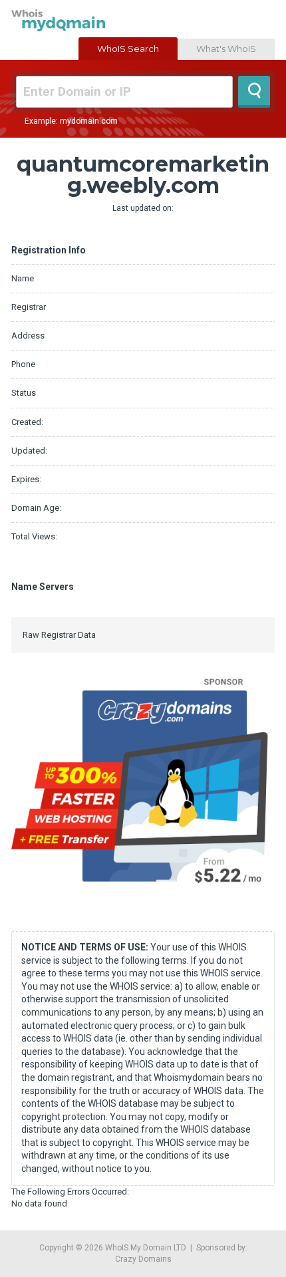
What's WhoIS (226, 48)
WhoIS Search (128, 48)
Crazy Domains (143, 1259)
